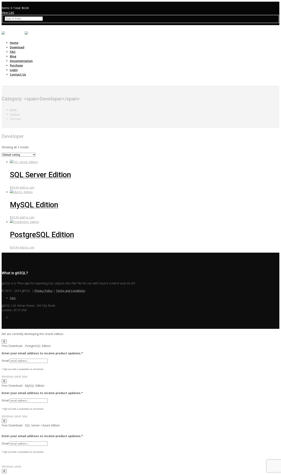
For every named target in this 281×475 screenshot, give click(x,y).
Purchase (16, 65)
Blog (13, 56)
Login (14, 70)
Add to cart (27, 187)
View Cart (8, 12)
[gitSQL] (13, 34)
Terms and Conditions (70, 291)
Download (17, 47)
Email (6, 361)
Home (14, 43)
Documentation (21, 61)
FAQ (12, 52)
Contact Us (18, 74)
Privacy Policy (43, 291)
